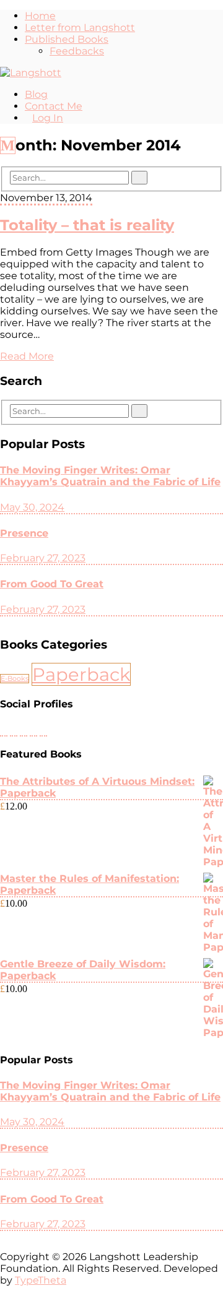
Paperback (81, 674)
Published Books (66, 39)
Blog (36, 94)
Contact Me (53, 106)
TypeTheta (40, 1280)
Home (40, 16)
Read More (27, 356)
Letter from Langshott (80, 27)
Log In (47, 118)
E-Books (14, 679)
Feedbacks (77, 51)
